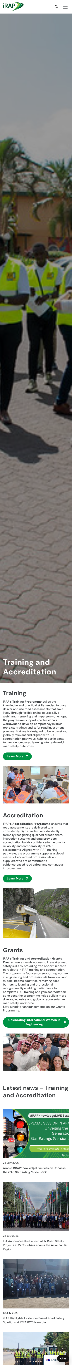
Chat (63, 1358)
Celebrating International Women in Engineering (34, 1022)
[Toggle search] (56, 6)
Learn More (15, 756)
